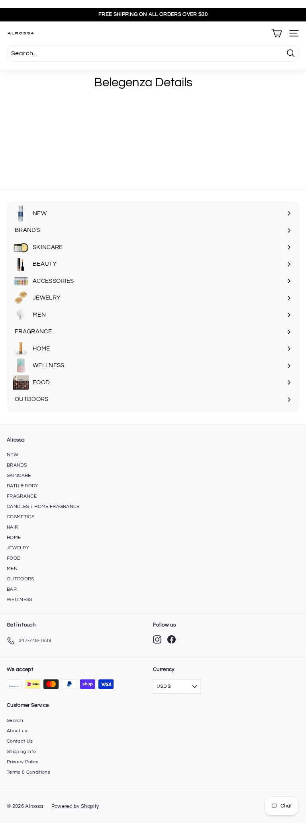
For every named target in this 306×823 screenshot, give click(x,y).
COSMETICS (20, 516)
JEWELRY (18, 548)
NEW (12, 454)
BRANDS (17, 465)
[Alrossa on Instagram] (157, 639)
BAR (12, 589)
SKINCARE (19, 475)
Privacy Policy (23, 762)
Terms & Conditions (28, 772)
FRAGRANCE (22, 496)
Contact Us (20, 741)
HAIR (12, 527)
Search (15, 720)
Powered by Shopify (75, 806)
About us (17, 731)
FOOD (13, 558)
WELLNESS (19, 599)
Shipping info (21, 751)
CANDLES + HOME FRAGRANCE (43, 506)
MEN (12, 568)
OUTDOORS (20, 579)
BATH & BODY (23, 485)
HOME (14, 537)
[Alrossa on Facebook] (171, 639)
